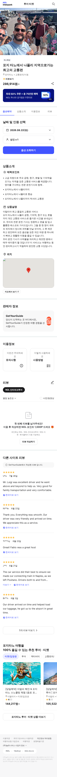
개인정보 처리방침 (44, 738)
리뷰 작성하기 (28, 441)
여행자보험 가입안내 (11, 741)
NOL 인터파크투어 (13, 389)
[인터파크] (6, 4)
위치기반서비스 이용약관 (23, 738)
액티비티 (35, 656)
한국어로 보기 (12, 495)
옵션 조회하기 (28, 150)
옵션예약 (7, 111)
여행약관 (26, 741)
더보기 (6, 584)
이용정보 (35, 111)
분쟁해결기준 (38, 741)
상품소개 (21, 111)
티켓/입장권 (11, 656)
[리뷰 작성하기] (52, 382)
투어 (24, 656)
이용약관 (6, 738)
